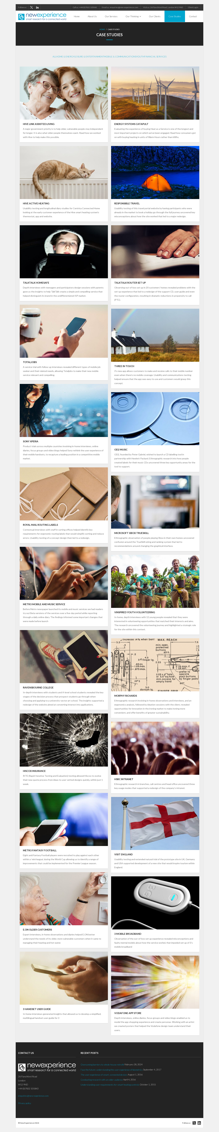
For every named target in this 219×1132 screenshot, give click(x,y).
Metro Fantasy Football (40, 850)
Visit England (123, 854)
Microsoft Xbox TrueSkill (131, 533)
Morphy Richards (125, 695)
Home (102, 29)
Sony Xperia (30, 441)
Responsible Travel (127, 203)
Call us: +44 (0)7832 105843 (85, 7)
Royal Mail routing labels (40, 524)
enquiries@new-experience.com (33, 1095)
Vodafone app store (127, 1013)
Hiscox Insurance (34, 770)
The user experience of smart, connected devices (104, 1074)
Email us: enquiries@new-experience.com (120, 7)
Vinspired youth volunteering (134, 612)
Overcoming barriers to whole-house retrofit (102, 1064)
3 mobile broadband (127, 933)
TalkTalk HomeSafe (36, 282)
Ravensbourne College (38, 687)
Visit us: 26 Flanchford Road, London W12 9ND (163, 7)
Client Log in (193, 7)
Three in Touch (124, 366)
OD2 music (120, 449)
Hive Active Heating (36, 203)
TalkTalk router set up (130, 282)
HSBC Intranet (123, 779)
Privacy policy (24, 1103)
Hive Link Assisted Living (39, 124)
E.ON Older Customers (37, 929)
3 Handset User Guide (37, 1009)
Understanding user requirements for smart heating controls (110, 1084)
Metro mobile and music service (44, 604)
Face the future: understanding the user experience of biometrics (112, 1069)
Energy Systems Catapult (131, 124)
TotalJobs (30, 362)
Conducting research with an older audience (102, 1079)
